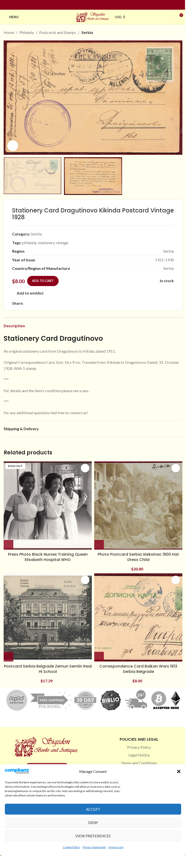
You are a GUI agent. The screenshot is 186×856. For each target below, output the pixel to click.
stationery (46, 242)
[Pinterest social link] (96, 5)
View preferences (93, 836)
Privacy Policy (139, 747)
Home (9, 32)
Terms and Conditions (139, 763)
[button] (178, 771)
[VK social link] (67, 303)
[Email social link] (38, 303)
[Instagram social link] (90, 5)
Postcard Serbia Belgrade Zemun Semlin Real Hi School (48, 668)
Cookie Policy (71, 847)
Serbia (87, 32)
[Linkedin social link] (102, 5)
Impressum (116, 847)
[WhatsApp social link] (61, 303)
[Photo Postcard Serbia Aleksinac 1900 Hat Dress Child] (138, 505)
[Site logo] (93, 16)
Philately (26, 32)
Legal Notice (139, 755)
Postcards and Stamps (57, 32)
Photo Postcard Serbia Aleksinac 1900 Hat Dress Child (138, 557)
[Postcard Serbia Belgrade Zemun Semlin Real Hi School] (48, 617)
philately (29, 242)
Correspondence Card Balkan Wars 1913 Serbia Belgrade (138, 668)
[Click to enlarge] (12, 145)
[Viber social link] (79, 303)
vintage (62, 242)
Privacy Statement (94, 847)
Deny (93, 822)
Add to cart (43, 281)
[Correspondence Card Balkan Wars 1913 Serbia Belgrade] (138, 617)
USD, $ (120, 17)
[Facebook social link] (84, 5)
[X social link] (32, 303)
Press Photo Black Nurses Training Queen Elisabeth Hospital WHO (48, 557)
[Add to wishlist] (85, 468)
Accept (93, 809)
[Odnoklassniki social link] (55, 303)
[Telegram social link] (73, 303)
